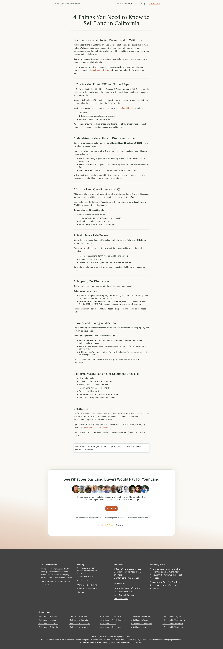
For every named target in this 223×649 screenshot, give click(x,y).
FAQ (143, 3)
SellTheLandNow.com (67, 3)
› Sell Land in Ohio (108, 623)
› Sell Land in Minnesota (79, 623)
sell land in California (102, 70)
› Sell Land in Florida (78, 616)
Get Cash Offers (121, 598)
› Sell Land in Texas (139, 620)
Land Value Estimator (123, 591)
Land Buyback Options (124, 595)
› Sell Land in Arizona (47, 620)
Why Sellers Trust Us (126, 3)
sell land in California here (96, 427)
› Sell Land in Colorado (48, 627)
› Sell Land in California (48, 623)
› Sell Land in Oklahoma (110, 627)
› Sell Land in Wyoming (172, 627)
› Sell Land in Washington (173, 620)
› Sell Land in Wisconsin (172, 623)
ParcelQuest (127, 108)
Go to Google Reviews (87, 585)
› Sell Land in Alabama (47, 616)
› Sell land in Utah (139, 627)
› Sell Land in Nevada (78, 627)
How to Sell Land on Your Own (127, 588)
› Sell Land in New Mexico (111, 616)
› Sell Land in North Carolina (112, 620)
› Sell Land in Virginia (171, 616)
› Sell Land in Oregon (140, 616)
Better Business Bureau (87, 588)
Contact (80, 592)
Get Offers (154, 3)
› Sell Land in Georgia (78, 620)
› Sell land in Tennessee (141, 623)
